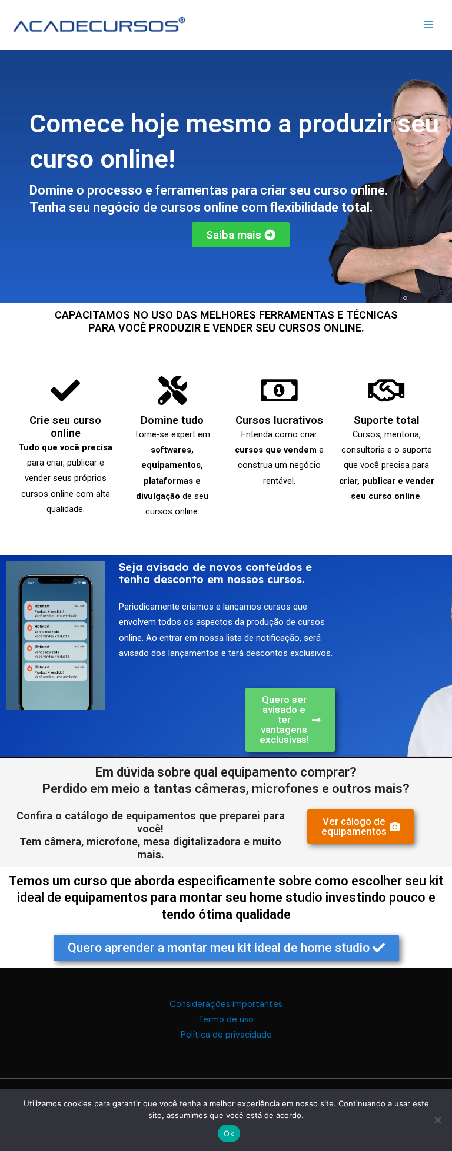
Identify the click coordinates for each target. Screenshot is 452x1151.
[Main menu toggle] (428, 24)
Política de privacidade (226, 1034)
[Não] (437, 1120)
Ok (229, 1133)
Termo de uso (226, 1019)
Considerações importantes (226, 1004)
